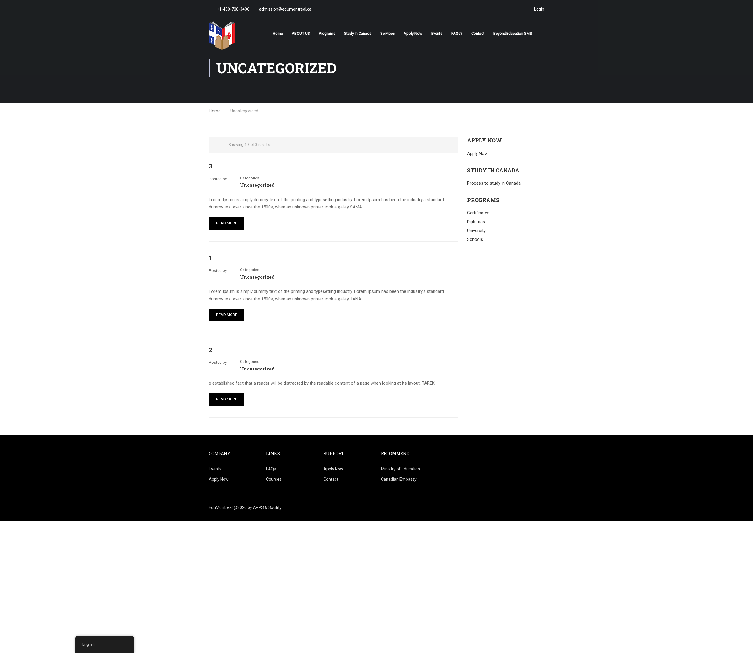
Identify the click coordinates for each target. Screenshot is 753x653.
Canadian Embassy (399, 479)
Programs (327, 33)
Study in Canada (357, 33)
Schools (475, 239)
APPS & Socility (267, 507)
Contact (477, 33)
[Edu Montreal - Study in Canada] (231, 35)
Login (539, 9)
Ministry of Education (400, 469)
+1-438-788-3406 (233, 9)
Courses (273, 479)
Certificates (478, 213)
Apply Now (477, 153)
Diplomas (476, 221)
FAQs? (456, 33)
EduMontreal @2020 (228, 507)
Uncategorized (257, 185)
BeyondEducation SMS (512, 33)
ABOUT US (301, 33)
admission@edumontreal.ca (284, 9)
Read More (226, 223)
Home (278, 33)
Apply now (413, 33)
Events (436, 33)
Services (387, 33)
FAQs (271, 469)
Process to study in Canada (494, 183)
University (476, 230)
